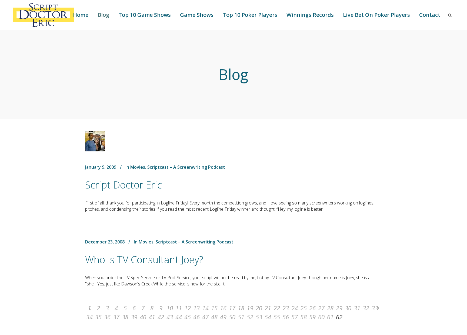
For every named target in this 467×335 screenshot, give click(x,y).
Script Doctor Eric (123, 184)
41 (152, 317)
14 (205, 308)
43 (169, 317)
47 (205, 317)
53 (259, 317)
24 (294, 308)
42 (161, 317)
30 (348, 308)
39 (134, 317)
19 (250, 308)
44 (178, 317)
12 (187, 308)
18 (241, 308)
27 (321, 308)
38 (125, 317)
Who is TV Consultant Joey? (144, 259)
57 (294, 317)
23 (285, 308)
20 (259, 308)
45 (187, 317)
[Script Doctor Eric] (95, 141)
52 (250, 317)
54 (268, 317)
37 (116, 317)
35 (98, 317)
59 (312, 317)
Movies (137, 167)
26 (312, 308)
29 (339, 308)
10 (169, 308)
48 (214, 317)
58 (303, 317)
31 (357, 308)
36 (107, 317)
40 (143, 317)
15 (214, 308)
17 (232, 308)
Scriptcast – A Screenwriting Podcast (186, 167)
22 (276, 308)
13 (196, 308)
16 (223, 308)
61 (330, 317)
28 (330, 308)
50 (232, 317)
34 (89, 317)
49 (223, 317)
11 (178, 308)
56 (285, 317)
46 (196, 317)
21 (268, 308)
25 (303, 308)
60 (321, 317)
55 (276, 317)
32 (366, 308)
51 (241, 317)
